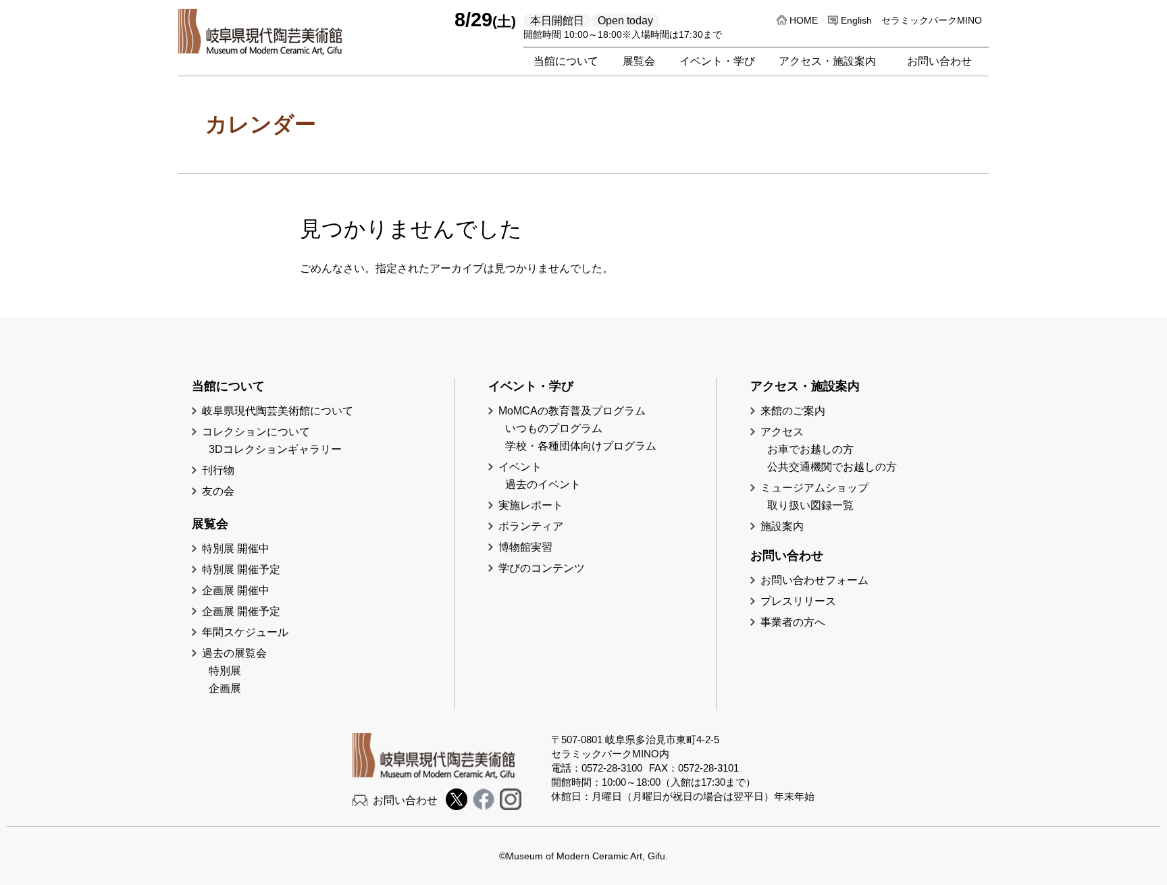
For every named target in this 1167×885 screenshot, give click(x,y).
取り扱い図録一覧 (810, 505)
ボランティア (530, 526)
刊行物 (218, 470)
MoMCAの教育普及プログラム (572, 411)
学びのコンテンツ (541, 568)
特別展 (225, 670)
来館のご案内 (792, 411)
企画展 (225, 688)
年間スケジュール (245, 632)
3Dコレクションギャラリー (275, 449)
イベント (520, 467)
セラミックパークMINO (931, 20)
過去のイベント (543, 484)
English (856, 20)
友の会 (218, 491)
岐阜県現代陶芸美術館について (277, 411)
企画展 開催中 (235, 590)
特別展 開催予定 (241, 569)
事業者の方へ (792, 622)
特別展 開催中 (235, 548)
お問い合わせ (405, 800)
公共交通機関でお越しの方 (832, 467)
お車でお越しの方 (810, 449)
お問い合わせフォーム (814, 580)
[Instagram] (510, 806)
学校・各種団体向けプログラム (580, 446)
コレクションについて (256, 431)
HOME (803, 20)
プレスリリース (798, 601)
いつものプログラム (553, 428)
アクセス (782, 431)
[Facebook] (483, 806)
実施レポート (530, 505)
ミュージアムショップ (814, 487)
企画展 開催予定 (241, 611)
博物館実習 (530, 547)
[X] (456, 806)
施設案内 (782, 526)
